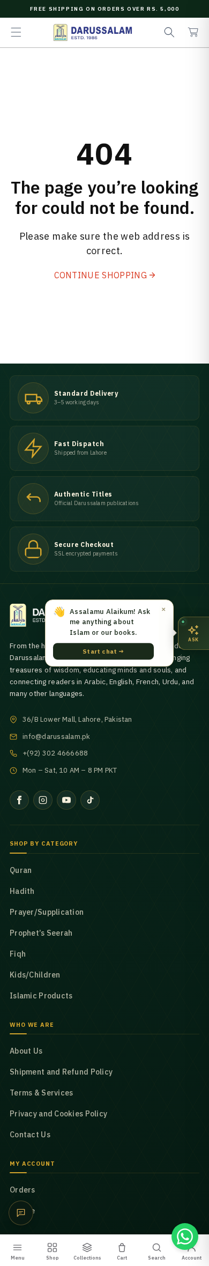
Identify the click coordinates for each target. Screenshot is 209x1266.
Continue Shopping (100, 275)
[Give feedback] (21, 1213)
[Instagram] (43, 800)
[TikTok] (90, 800)
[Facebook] (19, 800)
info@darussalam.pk (57, 736)
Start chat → (103, 651)
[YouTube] (66, 800)
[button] (16, 32)
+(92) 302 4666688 (55, 753)
